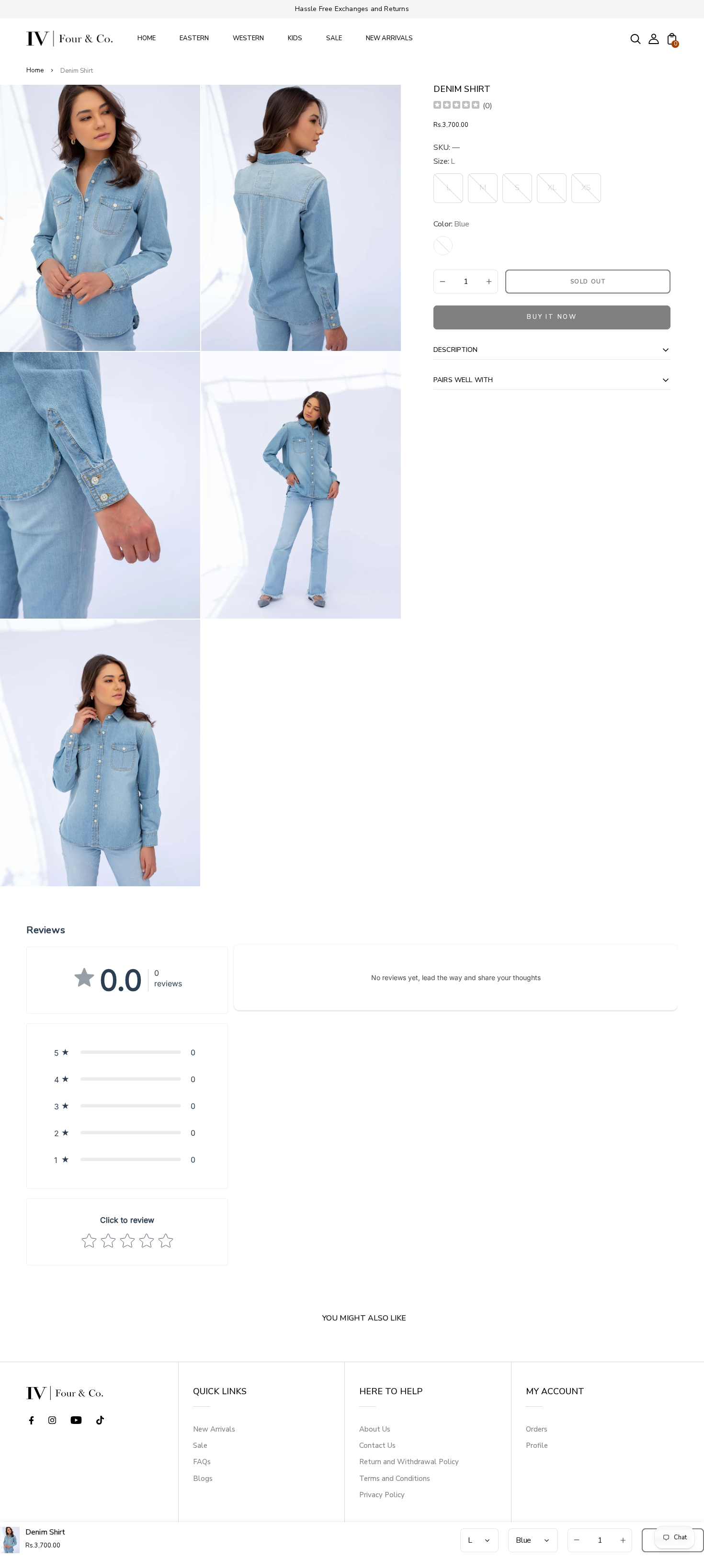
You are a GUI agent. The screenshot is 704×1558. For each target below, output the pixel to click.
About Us (374, 1429)
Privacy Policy (382, 1495)
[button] (127, 1052)
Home (35, 70)
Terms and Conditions (394, 1478)
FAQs (202, 1462)
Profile (537, 1445)
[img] (456, 106)
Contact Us (377, 1445)
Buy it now (552, 317)
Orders (536, 1429)
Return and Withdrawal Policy (409, 1462)
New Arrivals (214, 1429)
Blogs (203, 1478)
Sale (200, 1445)
